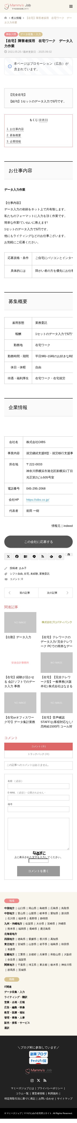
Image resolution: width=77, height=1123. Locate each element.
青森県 (11, 949)
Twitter (38, 1080)
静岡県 (44, 918)
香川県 (43, 939)
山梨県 (32, 913)
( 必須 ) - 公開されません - (26, 792)
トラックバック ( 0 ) (38, 754)
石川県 (11, 918)
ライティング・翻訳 (15, 997)
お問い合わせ (46, 1098)
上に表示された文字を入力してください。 (38, 857)
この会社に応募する (38, 542)
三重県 (21, 954)
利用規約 (53, 1093)
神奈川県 (11, 34)
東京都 (43, 964)
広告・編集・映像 (14, 1007)
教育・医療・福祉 (14, 1012)
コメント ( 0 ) (38, 746)
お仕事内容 (15, 129)
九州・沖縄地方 (13, 923)
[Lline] (34, 556)
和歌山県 (55, 954)
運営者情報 (38, 1093)
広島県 (54, 908)
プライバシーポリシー (50, 1088)
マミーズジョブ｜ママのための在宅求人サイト (29, 1113)
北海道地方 (10, 933)
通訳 (6, 1027)
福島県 (54, 944)
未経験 (34, 573)
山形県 (32, 944)
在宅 (26, 573)
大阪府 (68, 954)
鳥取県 (65, 908)
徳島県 (21, 939)
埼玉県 (32, 964)
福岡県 (22, 928)
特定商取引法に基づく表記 (19, 1098)
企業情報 (14, 141)
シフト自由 (16, 573)
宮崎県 (51, 923)
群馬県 (11, 969)
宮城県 (21, 944)
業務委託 (44, 573)
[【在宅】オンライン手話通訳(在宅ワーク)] (55, 593)
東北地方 (9, 944)
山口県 (21, 908)
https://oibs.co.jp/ (37, 499)
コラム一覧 (22, 1093)
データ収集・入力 (30, 34)
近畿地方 (9, 954)
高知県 (54, 939)
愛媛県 (32, 939)
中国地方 (9, 908)
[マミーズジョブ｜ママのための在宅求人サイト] (17, 6)
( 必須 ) (15, 781)
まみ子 (23, 568)
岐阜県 (43, 913)
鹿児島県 (45, 928)
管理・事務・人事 (14, 1017)
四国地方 (9, 939)
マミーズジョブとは (22, 1088)
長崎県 (33, 928)
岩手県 (43, 944)
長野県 (33, 918)
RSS (44, 1080)
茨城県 (22, 969)
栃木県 (54, 964)
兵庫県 (43, 954)
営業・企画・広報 (14, 1002)
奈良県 (11, 959)
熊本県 (11, 928)
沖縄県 (62, 923)
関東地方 (9, 964)
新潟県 (65, 913)
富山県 (21, 913)
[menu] (70, 6)
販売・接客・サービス (17, 1022)
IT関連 (8, 986)
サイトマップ (65, 1098)
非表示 (43, 119)
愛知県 (54, 913)
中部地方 (9, 913)
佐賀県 (29, 923)
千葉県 (21, 964)
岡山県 (32, 908)
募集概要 (14, 135)
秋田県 (65, 944)
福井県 (22, 918)
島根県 (43, 908)
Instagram (32, 1080)
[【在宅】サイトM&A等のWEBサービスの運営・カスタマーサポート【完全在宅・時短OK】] (21, 593)
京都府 (32, 954)
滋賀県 (22, 959)
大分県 (40, 923)
